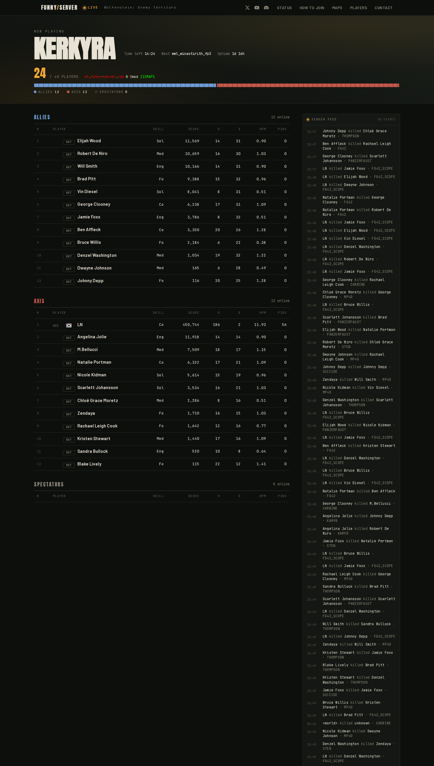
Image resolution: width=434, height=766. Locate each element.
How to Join (312, 7)
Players (358, 7)
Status (284, 7)
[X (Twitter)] (247, 7)
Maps (337, 7)
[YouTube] (256, 7)
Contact (384, 7)
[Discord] (266, 7)
